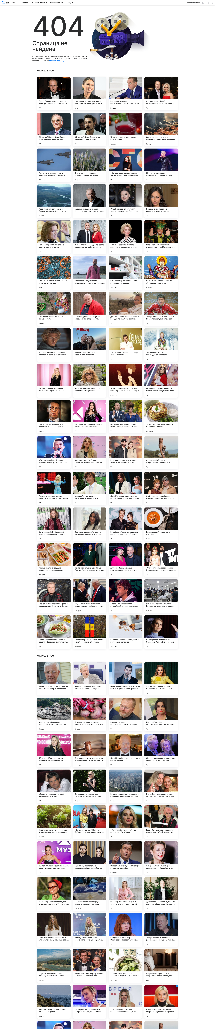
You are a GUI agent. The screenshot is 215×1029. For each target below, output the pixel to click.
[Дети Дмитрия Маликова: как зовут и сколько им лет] (54, 237)
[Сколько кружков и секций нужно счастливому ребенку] (161, 740)
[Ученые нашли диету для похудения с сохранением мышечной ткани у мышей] (54, 560)
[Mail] (3, 2)
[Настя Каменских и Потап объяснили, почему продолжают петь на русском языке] (54, 668)
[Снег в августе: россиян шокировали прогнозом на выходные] (89, 165)
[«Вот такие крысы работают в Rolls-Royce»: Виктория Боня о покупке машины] (89, 93)
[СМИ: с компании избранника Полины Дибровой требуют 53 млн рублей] (161, 488)
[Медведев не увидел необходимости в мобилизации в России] (125, 93)
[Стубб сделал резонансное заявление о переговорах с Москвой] (54, 416)
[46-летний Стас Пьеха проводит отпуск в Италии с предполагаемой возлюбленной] (125, 345)
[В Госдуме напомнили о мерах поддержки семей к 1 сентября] (161, 668)
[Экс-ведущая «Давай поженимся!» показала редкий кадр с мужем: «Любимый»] (161, 93)
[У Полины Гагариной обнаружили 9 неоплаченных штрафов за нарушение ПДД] (125, 847)
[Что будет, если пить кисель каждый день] (125, 129)
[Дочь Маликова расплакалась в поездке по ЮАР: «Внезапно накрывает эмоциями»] (125, 309)
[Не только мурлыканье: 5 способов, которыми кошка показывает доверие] (161, 775)
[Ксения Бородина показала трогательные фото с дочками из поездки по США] (125, 704)
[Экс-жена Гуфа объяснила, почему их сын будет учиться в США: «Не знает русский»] (161, 847)
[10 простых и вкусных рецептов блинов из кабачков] (161, 416)
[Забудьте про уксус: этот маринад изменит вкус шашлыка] (161, 129)
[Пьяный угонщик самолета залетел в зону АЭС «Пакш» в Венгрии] (54, 165)
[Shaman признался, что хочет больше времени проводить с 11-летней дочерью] (89, 894)
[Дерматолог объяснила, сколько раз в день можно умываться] (54, 704)
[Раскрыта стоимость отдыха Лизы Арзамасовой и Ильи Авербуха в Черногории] (125, 452)
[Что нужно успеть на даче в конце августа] (54, 309)
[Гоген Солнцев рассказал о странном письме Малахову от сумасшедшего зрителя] (161, 237)
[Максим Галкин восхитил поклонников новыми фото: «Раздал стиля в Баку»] (89, 488)
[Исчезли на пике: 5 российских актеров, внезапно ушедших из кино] (54, 345)
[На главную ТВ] (7, 2)
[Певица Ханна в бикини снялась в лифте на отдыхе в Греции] (54, 811)
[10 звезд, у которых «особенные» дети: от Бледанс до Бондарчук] (89, 775)
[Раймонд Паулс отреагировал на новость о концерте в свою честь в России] (54, 894)
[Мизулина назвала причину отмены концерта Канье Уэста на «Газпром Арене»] (54, 381)
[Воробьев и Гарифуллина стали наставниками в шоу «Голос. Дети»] (125, 524)
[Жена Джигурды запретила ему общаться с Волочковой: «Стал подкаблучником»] (161, 1002)
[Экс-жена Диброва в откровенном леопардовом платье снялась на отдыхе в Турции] (161, 452)
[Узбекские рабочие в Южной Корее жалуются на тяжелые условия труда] (161, 596)
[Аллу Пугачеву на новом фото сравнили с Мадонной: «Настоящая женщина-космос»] (89, 381)
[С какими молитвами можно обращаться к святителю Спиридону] (161, 273)
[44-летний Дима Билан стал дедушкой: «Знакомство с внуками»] (89, 129)
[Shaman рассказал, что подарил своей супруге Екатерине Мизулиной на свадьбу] (161, 966)
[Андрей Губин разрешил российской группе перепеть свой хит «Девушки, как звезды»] (125, 596)
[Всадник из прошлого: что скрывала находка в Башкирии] (125, 811)
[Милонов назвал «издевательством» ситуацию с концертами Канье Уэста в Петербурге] (125, 930)
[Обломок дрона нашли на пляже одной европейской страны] (89, 632)
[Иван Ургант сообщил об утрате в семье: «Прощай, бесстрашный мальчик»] (125, 894)
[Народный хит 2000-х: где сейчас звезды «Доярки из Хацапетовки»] (89, 668)
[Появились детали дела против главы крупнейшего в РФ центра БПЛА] (89, 966)
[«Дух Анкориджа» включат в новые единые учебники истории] (89, 596)
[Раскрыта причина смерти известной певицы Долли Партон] (54, 488)
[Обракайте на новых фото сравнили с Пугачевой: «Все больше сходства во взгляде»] (54, 740)
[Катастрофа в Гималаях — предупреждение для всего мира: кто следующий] (54, 930)
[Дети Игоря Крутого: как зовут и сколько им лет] (125, 966)
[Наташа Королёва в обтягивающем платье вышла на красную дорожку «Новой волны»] (161, 930)
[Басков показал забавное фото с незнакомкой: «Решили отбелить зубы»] (54, 596)
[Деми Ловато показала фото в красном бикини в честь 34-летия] (89, 811)
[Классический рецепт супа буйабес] (161, 524)
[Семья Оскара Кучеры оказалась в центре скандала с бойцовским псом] (54, 93)
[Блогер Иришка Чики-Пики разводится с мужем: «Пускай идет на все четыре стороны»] (125, 740)
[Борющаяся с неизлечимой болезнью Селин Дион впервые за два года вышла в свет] (161, 632)
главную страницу (56, 61)
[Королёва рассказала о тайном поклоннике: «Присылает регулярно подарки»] (89, 416)
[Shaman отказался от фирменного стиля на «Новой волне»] (161, 165)
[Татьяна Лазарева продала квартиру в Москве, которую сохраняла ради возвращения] (125, 237)
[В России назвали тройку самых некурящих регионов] (125, 632)
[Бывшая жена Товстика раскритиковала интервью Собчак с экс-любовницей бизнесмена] (161, 201)
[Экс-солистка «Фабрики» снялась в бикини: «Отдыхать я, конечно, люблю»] (89, 452)
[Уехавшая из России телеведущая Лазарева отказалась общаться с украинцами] (161, 345)
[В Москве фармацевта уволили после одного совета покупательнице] (125, 273)
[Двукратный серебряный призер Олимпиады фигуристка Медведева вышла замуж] (54, 775)
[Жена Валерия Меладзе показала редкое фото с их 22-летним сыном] (89, 237)
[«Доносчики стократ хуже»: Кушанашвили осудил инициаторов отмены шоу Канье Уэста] (54, 1002)
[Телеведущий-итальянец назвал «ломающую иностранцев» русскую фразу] (89, 740)
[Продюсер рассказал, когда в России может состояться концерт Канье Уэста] (89, 847)
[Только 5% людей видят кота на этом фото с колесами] (54, 273)
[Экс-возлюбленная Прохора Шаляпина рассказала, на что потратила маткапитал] (161, 894)
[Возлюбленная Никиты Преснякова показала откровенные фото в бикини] (89, 345)
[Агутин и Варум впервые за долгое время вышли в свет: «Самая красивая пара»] (125, 560)
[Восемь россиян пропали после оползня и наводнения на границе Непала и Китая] (125, 1002)
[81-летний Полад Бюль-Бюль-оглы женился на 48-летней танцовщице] (54, 129)
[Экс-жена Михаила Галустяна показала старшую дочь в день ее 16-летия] (89, 524)
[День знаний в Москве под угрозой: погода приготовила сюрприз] (89, 1002)
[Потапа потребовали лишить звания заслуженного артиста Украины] (125, 416)
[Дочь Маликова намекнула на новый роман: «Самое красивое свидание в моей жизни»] (125, 488)
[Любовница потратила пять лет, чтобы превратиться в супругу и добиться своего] (125, 381)
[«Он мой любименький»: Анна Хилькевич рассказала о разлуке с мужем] (161, 560)
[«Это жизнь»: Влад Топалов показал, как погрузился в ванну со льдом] (54, 452)
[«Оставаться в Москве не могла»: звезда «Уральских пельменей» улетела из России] (125, 165)
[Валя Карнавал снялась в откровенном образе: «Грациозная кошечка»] (89, 704)
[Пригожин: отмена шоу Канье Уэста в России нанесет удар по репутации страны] (89, 560)
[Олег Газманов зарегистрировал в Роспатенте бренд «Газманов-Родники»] (125, 775)
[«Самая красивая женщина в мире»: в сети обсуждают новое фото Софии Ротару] (161, 381)
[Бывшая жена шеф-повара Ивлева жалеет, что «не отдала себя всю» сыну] (89, 201)
